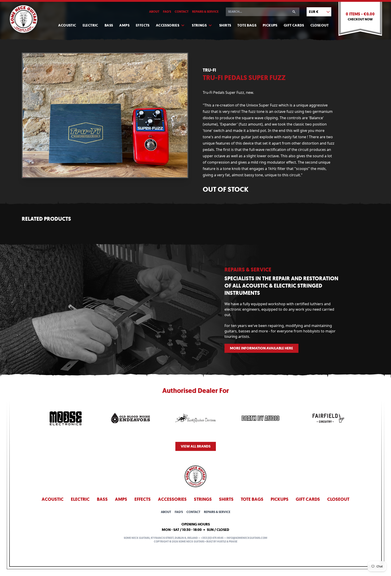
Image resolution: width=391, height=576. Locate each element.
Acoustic (67, 25)
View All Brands (195, 446)
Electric (90, 25)
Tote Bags (246, 25)
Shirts (225, 25)
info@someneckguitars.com (246, 538)
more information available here (261, 348)
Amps (124, 25)
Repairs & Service (205, 12)
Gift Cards (294, 25)
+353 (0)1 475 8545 (212, 538)
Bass (109, 25)
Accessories (167, 25)
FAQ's (167, 12)
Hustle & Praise (227, 541)
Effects (143, 25)
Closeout (319, 25)
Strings (199, 25)
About (154, 12)
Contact (181, 12)
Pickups (270, 25)
